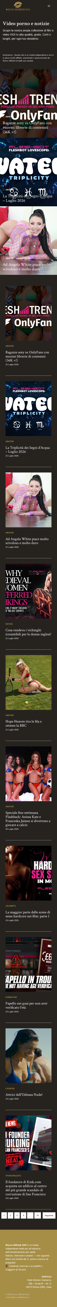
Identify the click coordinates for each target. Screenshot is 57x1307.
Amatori (10, 117)
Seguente (49, 1215)
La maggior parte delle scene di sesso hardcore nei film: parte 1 (28, 914)
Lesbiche (10, 1089)
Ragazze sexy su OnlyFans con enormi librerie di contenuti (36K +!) (27, 127)
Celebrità (11, 906)
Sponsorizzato (13, 1176)
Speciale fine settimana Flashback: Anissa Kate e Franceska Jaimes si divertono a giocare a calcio (28, 818)
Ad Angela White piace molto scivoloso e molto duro (27, 266)
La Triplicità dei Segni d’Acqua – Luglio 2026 (27, 198)
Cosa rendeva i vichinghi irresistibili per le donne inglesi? (28, 632)
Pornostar (11, 997)
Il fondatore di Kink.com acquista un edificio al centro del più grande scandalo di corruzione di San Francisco (26, 1188)
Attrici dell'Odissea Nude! (24, 1094)
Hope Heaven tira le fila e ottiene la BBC (24, 723)
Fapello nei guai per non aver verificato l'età (26, 1005)
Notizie (9, 624)
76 (38, 1215)
